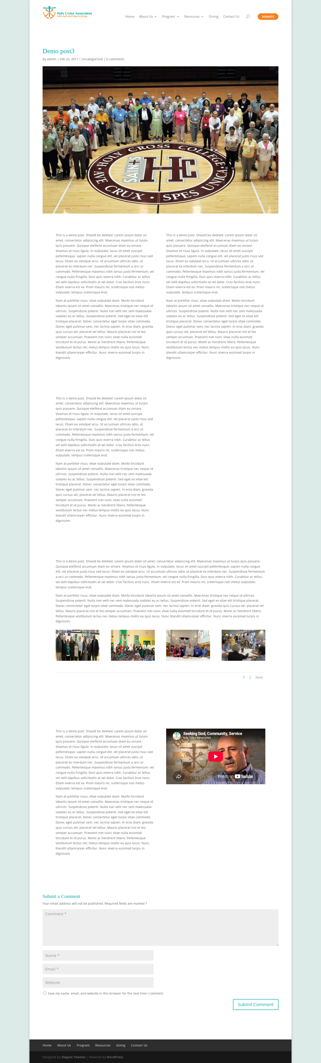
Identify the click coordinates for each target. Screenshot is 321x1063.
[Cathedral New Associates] (77, 661)
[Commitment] (188, 661)
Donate (268, 17)
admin (51, 59)
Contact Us (231, 17)
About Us (146, 17)
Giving (213, 17)
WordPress (115, 1057)
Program (168, 17)
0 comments (115, 59)
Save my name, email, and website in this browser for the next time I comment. (106, 993)
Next (259, 677)
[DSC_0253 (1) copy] (133, 661)
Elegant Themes (73, 1057)
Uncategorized (92, 59)
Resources (192, 17)
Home (129, 17)
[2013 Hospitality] (243, 661)
